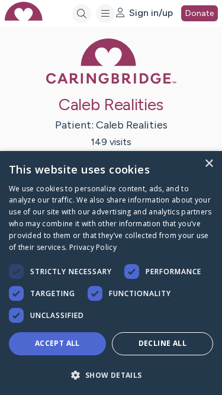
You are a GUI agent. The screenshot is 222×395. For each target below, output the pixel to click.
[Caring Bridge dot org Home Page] (111, 81)
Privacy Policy (93, 247)
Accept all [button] (57, 343)
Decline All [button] (162, 343)
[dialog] (111, 273)
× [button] (208, 163)
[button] (111, 374)
